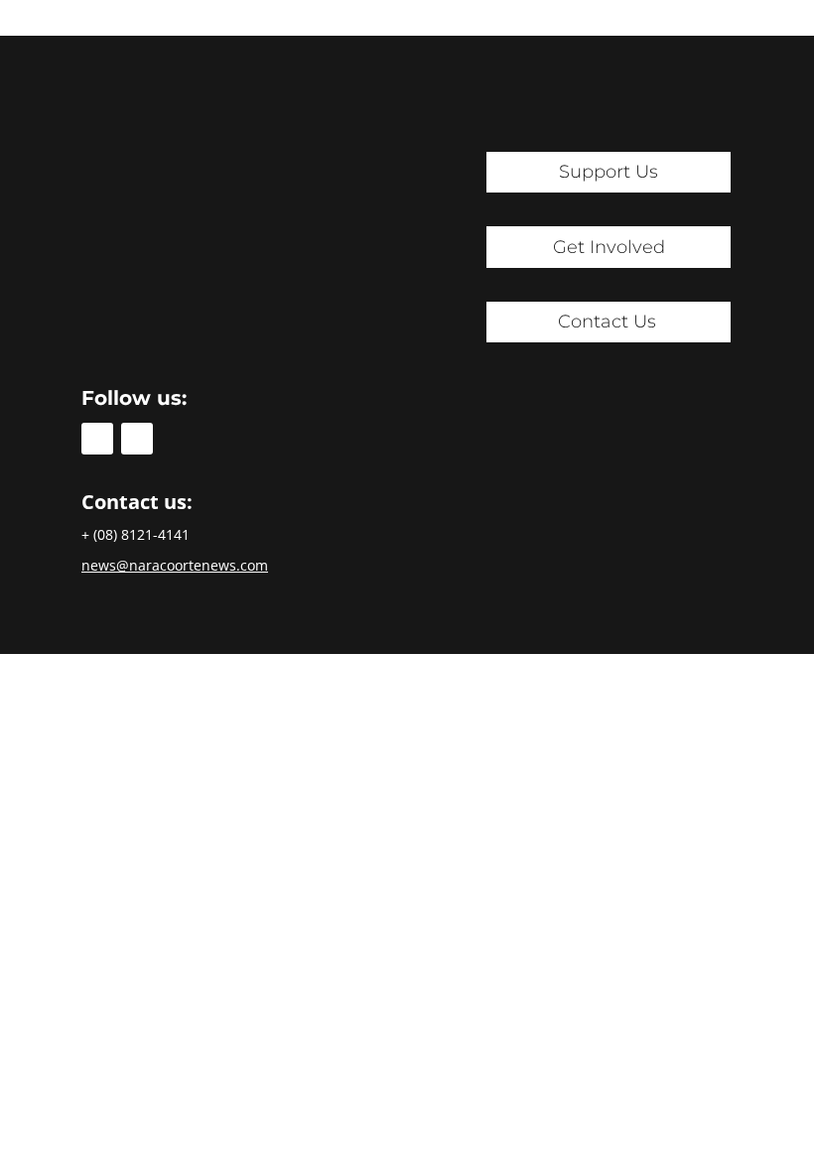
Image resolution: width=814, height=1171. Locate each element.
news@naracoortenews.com (174, 565)
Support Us (608, 172)
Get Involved (609, 247)
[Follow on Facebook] (97, 439)
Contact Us (607, 321)
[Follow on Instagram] (137, 439)
